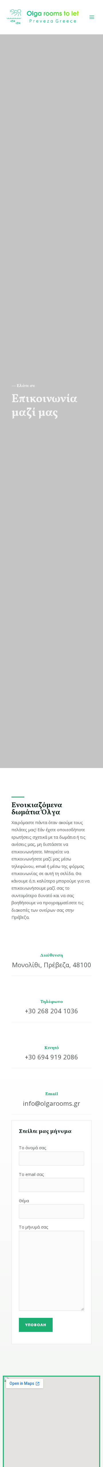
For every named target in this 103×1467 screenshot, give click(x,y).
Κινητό (51, 1048)
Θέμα (24, 1200)
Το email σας (31, 1174)
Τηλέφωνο (51, 1002)
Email (51, 1094)
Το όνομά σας (32, 1147)
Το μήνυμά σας (33, 1227)
